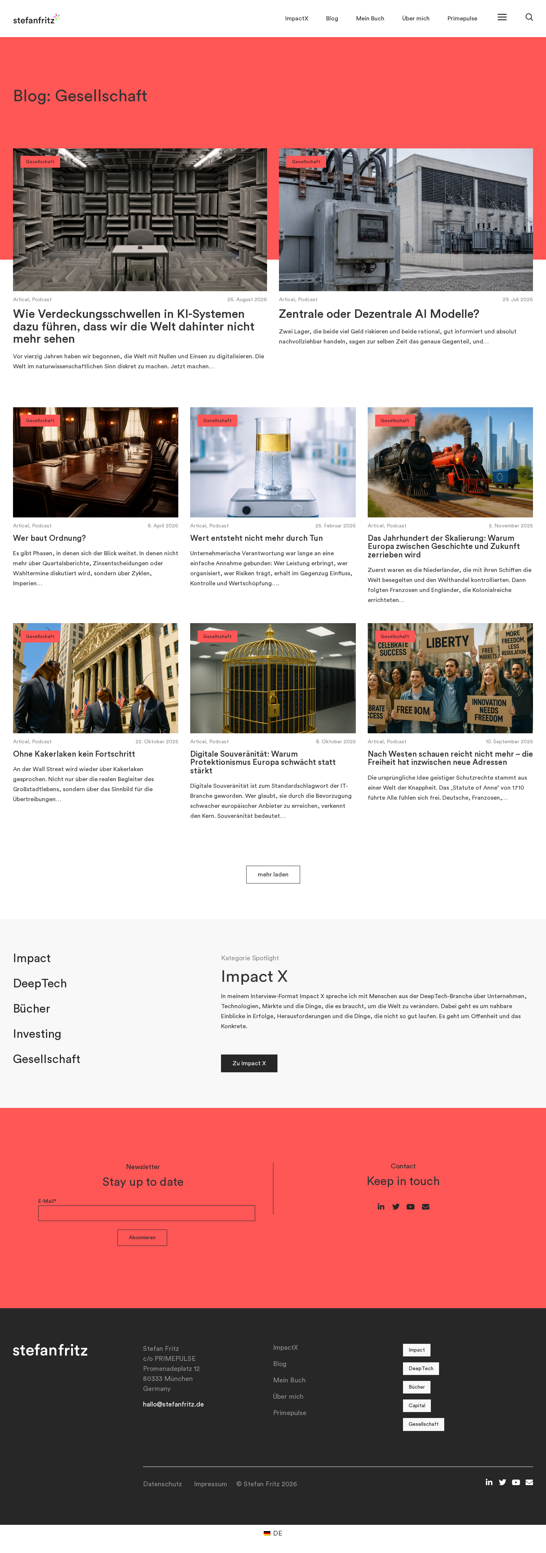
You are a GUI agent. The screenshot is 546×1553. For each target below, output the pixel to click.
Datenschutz (162, 1484)
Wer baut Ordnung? (49, 538)
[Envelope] (425, 1207)
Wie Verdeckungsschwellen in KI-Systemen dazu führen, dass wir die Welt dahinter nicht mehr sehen (133, 326)
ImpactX (296, 19)
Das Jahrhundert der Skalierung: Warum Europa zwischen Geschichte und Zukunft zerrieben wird (444, 546)
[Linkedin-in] (381, 1207)
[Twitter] (396, 1207)
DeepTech (40, 983)
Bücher (31, 1009)
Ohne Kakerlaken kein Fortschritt (74, 754)
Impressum (210, 1484)
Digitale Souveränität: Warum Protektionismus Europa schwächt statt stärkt (263, 762)
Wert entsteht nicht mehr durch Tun (256, 538)
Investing (37, 1034)
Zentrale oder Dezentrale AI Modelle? (379, 314)
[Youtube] (410, 1207)
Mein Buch (370, 19)
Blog (332, 19)
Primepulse (462, 19)
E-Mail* (47, 1201)
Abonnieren (142, 1237)
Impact (32, 958)
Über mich (416, 19)
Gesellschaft (46, 1059)
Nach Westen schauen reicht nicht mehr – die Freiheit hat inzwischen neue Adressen (450, 758)
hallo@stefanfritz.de (173, 1404)
